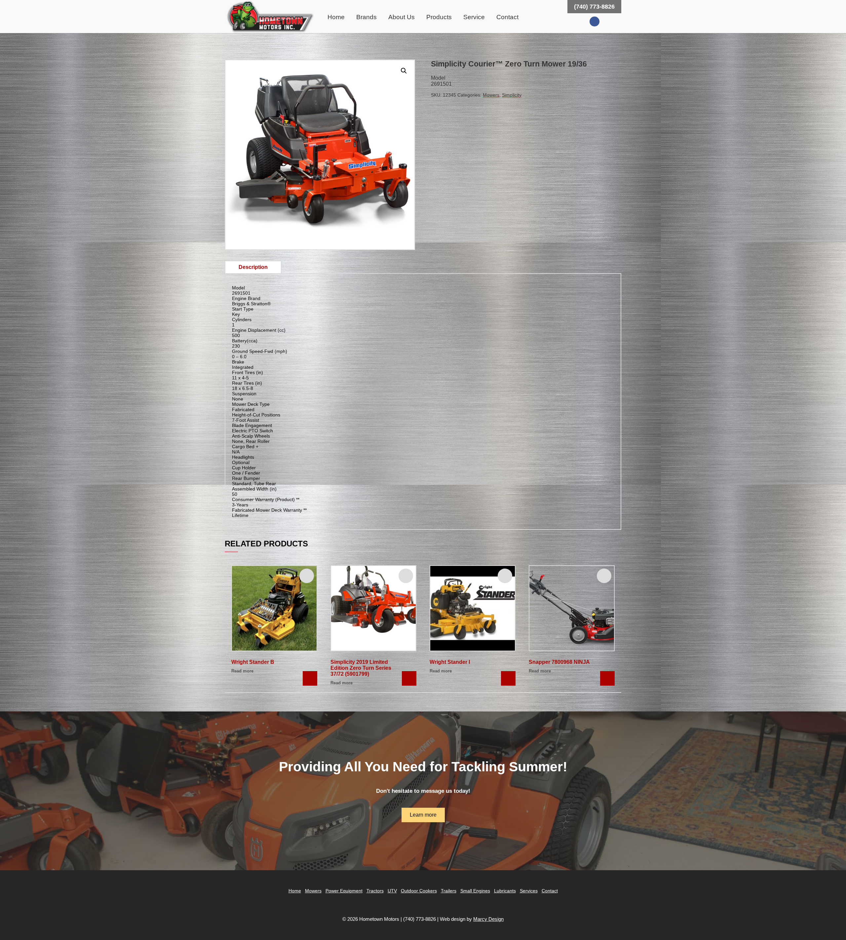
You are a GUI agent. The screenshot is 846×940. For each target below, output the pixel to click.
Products (439, 17)
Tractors (375, 890)
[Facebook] (594, 21)
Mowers (491, 95)
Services (529, 890)
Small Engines (475, 890)
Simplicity (511, 95)
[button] (404, 71)
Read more (242, 671)
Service (474, 17)
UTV (392, 890)
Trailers (448, 890)
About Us (401, 17)
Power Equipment (344, 890)
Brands (366, 17)
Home (336, 17)
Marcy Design (488, 919)
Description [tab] (253, 267)
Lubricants (505, 890)
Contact (507, 17)
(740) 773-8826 (594, 6)
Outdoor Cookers (419, 890)
